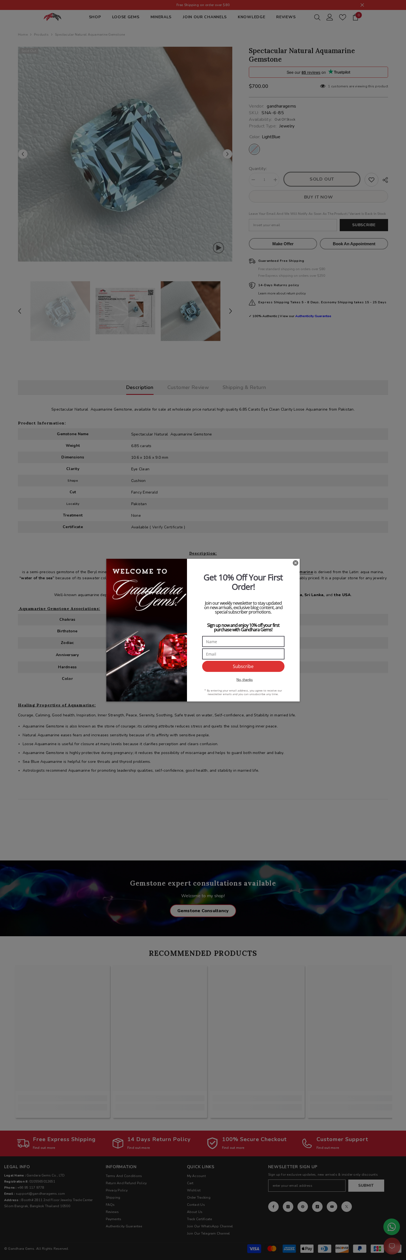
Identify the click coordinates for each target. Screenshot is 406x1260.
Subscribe (243, 666)
